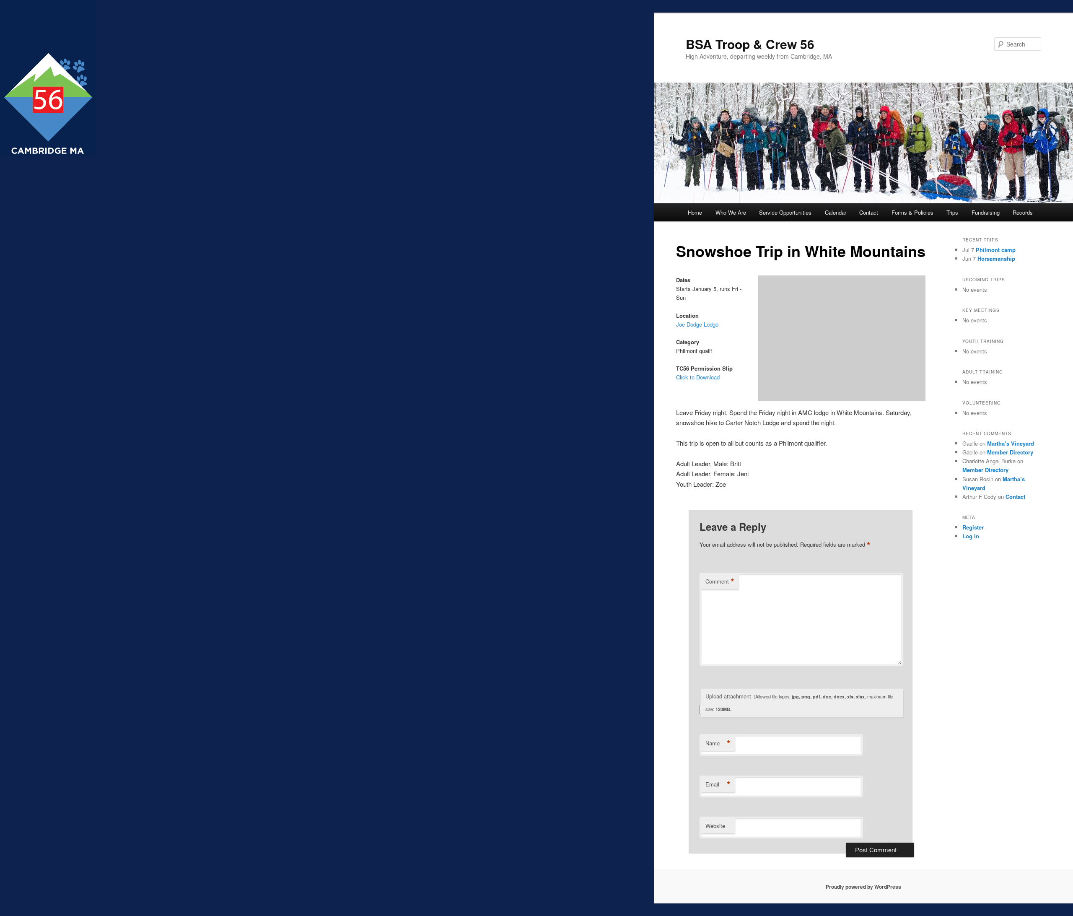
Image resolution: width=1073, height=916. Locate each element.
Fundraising (986, 212)
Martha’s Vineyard (1010, 443)
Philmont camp (996, 250)
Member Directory (1010, 452)
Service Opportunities (785, 212)
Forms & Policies (912, 212)
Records (1023, 212)
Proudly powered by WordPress (863, 886)
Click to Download (698, 377)
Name (718, 743)
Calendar (835, 212)
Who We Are (730, 212)
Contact (868, 212)
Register (973, 527)
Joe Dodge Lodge (697, 324)
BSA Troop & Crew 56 (750, 44)
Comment (719, 581)
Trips (952, 212)
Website (715, 826)
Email (718, 784)
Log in (970, 536)
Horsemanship (996, 258)
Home (695, 212)
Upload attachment (799, 702)
